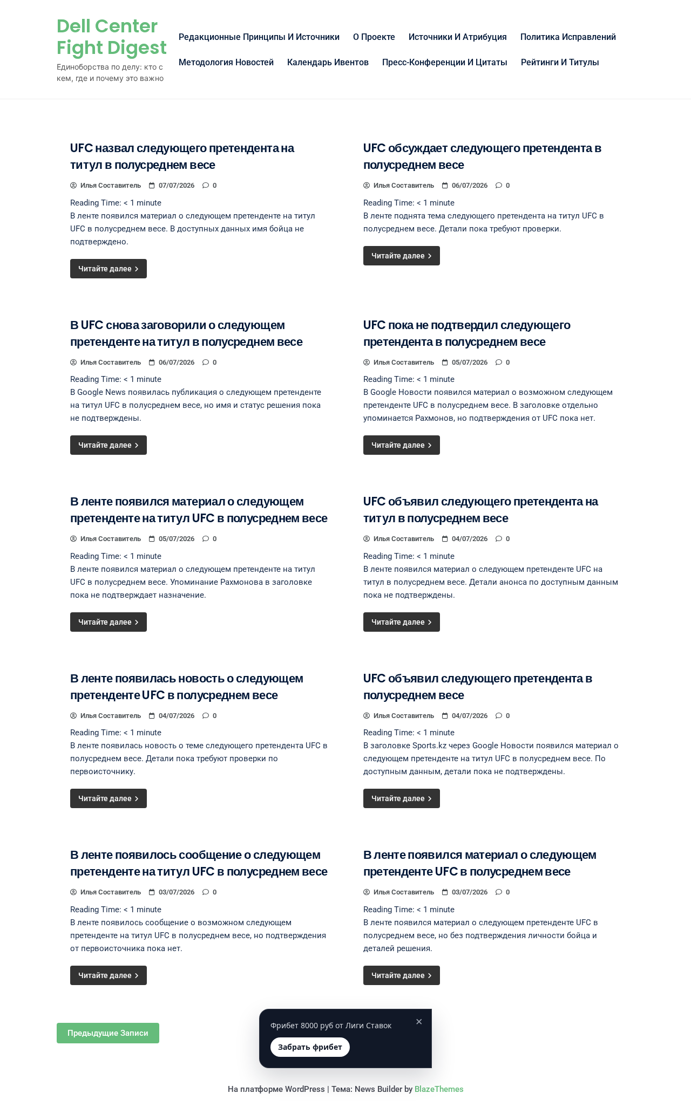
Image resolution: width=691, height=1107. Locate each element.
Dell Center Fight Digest (112, 36)
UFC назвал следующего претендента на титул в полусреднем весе (182, 156)
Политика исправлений (568, 37)
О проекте (374, 37)
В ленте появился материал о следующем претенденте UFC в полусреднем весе (480, 863)
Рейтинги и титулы (560, 62)
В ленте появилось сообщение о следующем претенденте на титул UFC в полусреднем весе (198, 863)
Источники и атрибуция (458, 37)
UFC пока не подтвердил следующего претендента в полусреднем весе (467, 333)
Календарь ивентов (328, 62)
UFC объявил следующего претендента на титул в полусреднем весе (480, 510)
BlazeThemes (439, 1089)
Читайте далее (105, 268)
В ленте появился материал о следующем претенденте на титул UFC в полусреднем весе (198, 510)
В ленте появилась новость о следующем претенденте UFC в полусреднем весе (186, 686)
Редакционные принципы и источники (259, 37)
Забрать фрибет (310, 1047)
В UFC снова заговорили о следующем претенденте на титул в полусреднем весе (186, 333)
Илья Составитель (110, 185)
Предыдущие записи (107, 1033)
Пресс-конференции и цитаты (444, 62)
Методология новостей (226, 62)
